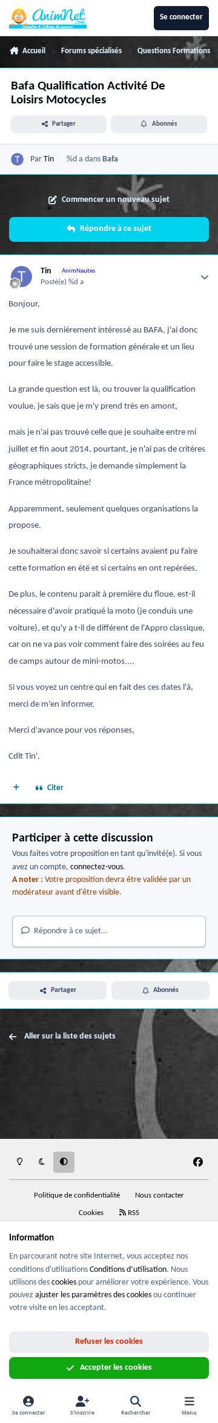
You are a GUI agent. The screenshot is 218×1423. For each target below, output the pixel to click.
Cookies (91, 1213)
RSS (132, 1213)
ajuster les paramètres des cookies (93, 1295)
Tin (49, 159)
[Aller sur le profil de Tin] (17, 159)
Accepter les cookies (116, 1367)
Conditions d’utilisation (128, 1269)
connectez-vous (96, 867)
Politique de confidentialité (77, 1195)
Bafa (110, 159)
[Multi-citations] (16, 789)
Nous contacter (159, 1195)
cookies (63, 1282)
